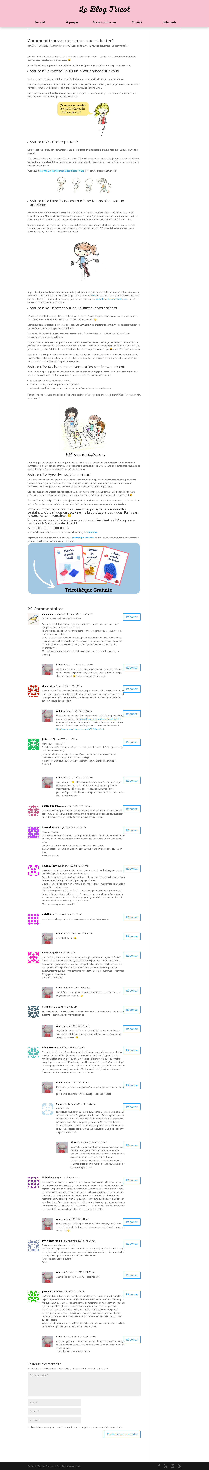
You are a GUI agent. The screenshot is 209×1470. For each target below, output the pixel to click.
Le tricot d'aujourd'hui (60, 45)
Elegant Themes (46, 1466)
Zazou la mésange (52, 614)
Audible (92, 295)
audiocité (100, 299)
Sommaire (92, 532)
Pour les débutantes (100, 45)
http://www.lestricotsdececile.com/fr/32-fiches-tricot (80, 729)
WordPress (74, 1466)
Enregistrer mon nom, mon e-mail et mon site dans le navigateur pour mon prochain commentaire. (76, 1427)
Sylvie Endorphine (52, 1240)
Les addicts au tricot (81, 45)
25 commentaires (120, 45)
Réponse (132, 617)
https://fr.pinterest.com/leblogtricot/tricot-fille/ (101, 719)
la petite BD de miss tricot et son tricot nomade (62, 170)
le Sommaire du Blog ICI (59, 523)
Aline (33, 45)
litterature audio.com (117, 299)
